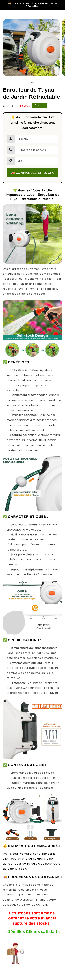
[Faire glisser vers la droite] (41, 82)
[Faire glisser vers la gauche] (24, 82)
